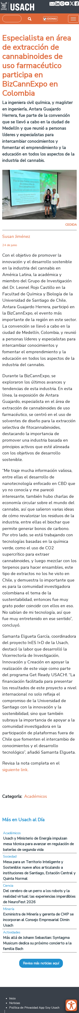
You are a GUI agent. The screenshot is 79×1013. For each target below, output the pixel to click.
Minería (8, 909)
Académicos (35, 796)
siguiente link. (16, 770)
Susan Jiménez (16, 236)
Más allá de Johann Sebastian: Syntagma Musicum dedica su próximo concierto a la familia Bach (37, 943)
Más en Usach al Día (23, 820)
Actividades (11, 932)
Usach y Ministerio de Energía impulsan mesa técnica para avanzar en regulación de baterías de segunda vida (38, 844)
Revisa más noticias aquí (41, 963)
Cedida (71, 225)
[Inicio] (17, 6)
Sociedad (9, 856)
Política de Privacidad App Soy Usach (34, 1008)
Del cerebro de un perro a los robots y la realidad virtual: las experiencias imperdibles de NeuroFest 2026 (39, 896)
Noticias (14, 1003)
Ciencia (8, 885)
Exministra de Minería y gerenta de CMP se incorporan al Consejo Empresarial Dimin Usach (38, 920)
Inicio (12, 998)
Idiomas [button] (52, 18)
